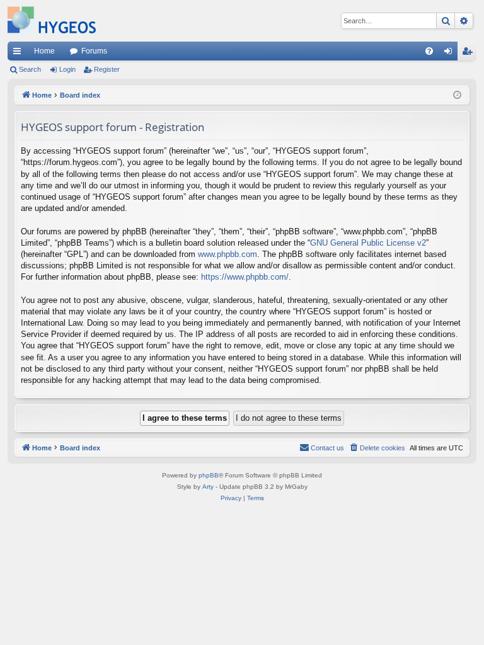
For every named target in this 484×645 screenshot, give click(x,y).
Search (30, 69)
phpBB (209, 475)
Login (67, 69)
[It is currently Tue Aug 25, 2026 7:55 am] (457, 95)
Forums (94, 51)
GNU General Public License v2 (368, 243)
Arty (208, 486)
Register (107, 69)
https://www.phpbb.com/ (245, 277)
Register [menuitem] (469, 53)
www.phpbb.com (227, 254)
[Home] (52, 21)
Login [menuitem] (451, 53)
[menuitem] (429, 51)
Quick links (19, 53)
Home (44, 51)
